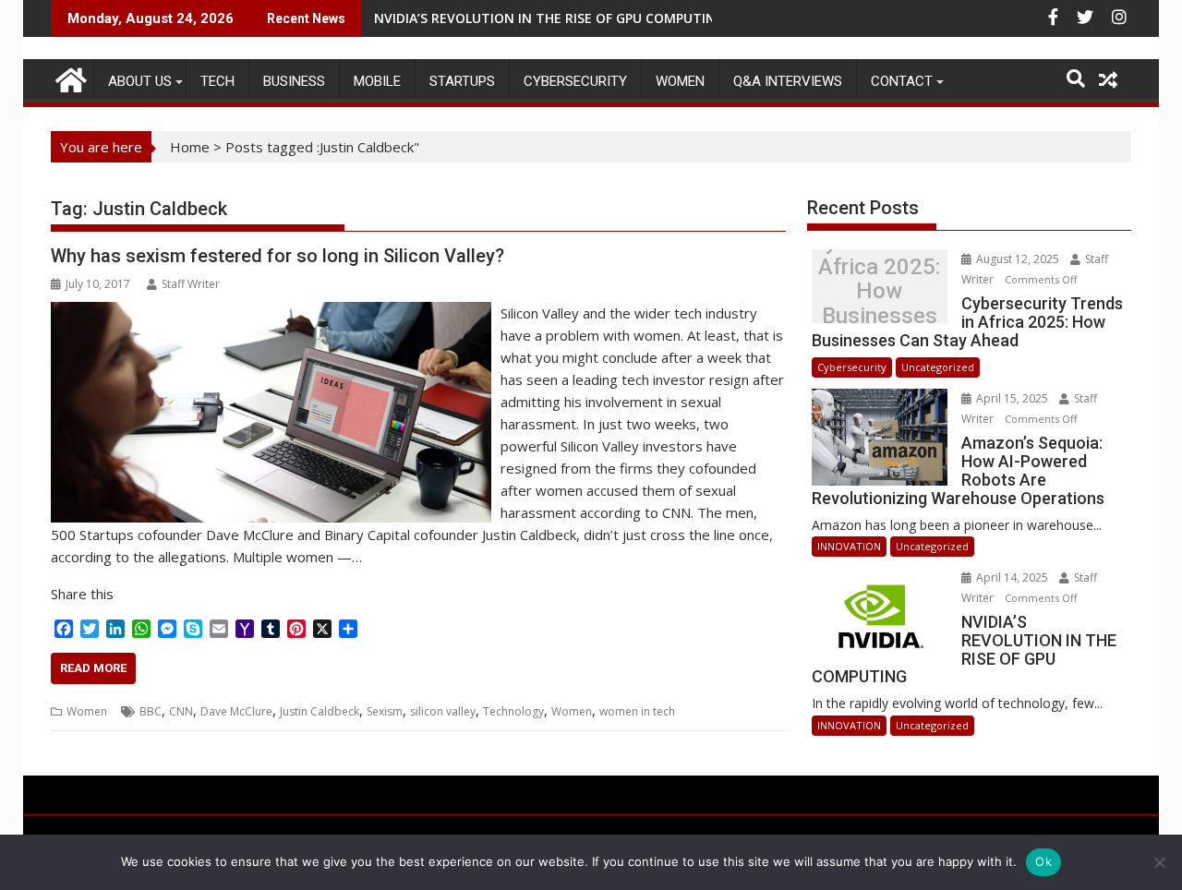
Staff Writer (191, 284)
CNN (181, 711)
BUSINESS (294, 81)
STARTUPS (462, 81)
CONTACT (902, 81)
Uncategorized (937, 367)
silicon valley (443, 711)
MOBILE (377, 81)
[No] (1159, 862)
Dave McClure (236, 711)
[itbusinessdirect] (68, 77)
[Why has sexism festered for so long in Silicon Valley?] (271, 313)
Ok (1043, 861)
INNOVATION (849, 546)
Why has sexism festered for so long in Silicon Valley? (277, 256)
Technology (513, 711)
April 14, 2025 (1012, 577)
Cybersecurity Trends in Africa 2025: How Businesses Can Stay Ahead (879, 291)
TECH (217, 81)
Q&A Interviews (787, 81)
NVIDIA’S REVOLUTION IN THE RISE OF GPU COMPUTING (549, 18)
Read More (93, 668)
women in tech (637, 711)
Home (190, 147)
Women (680, 81)
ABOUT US (140, 81)
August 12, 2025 (1017, 259)
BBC (150, 711)
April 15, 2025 (1012, 398)
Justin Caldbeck (319, 711)
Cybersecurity (575, 81)
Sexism (385, 711)
